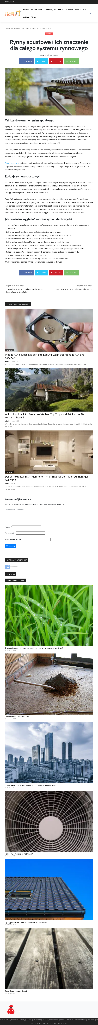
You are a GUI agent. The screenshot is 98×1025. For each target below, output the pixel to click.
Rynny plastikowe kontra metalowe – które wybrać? (26, 923)
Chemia (69, 9)
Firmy (33, 17)
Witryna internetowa (13, 539)
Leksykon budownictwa (59, 1023)
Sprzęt (61, 9)
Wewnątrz (51, 9)
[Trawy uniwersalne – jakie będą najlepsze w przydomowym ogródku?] (49, 615)
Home (26, 9)
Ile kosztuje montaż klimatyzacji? (19, 854)
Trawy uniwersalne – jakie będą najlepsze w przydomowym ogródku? (34, 648)
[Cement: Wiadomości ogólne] (49, 684)
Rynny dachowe (12, 163)
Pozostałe (80, 9)
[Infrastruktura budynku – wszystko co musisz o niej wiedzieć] (49, 752)
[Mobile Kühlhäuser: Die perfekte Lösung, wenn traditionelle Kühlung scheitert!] (49, 330)
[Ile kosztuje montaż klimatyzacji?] (49, 821)
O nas (26, 17)
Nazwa (8, 527)
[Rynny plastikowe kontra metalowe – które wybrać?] (49, 889)
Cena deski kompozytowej (16, 991)
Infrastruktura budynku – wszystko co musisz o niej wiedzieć (30, 785)
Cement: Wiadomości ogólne (17, 717)
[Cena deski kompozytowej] (49, 958)
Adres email (10, 533)
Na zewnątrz (37, 9)
